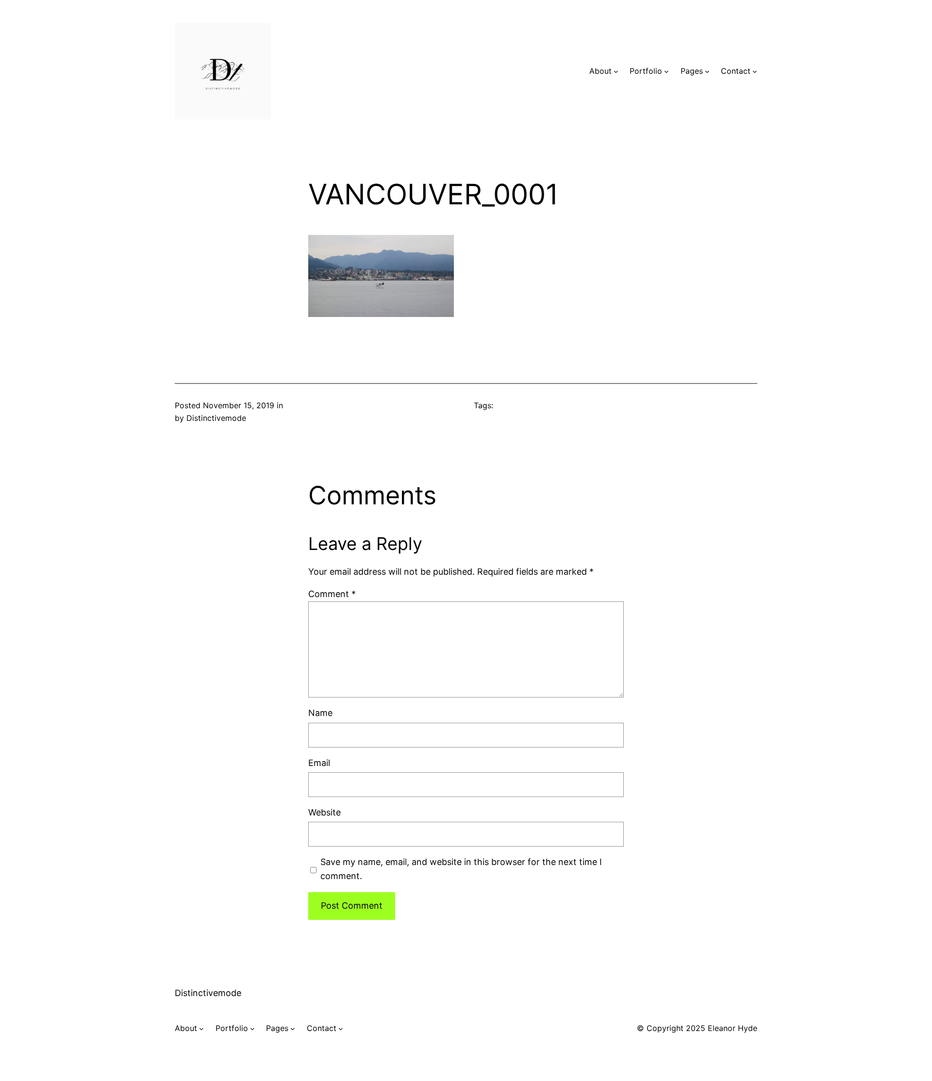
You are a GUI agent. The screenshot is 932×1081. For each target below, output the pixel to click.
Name (320, 713)
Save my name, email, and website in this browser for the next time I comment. (461, 869)
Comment (332, 594)
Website (324, 812)
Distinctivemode (208, 993)
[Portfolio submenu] (666, 71)
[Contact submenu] (754, 71)
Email (319, 763)
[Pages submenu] (707, 71)
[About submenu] (616, 71)
